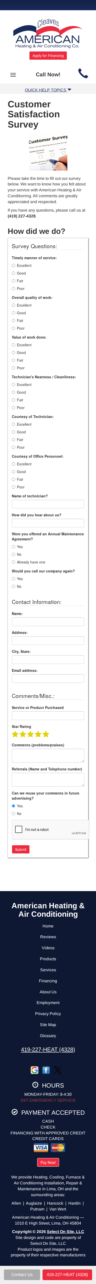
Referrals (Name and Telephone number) (47, 768)
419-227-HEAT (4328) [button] (67, 1274)
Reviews (48, 937)
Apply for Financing (48, 56)
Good (21, 273)
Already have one (31, 562)
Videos (48, 948)
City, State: (21, 651)
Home (48, 926)
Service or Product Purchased (38, 707)
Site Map (48, 1024)
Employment (48, 1002)
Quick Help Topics (46, 90)
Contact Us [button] (22, 1274)
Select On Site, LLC (65, 1231)
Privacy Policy (48, 1013)
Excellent (24, 265)
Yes (20, 546)
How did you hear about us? (36, 514)
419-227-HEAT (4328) (48, 1049)
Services (48, 970)
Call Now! (48, 74)
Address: (20, 632)
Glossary (48, 1036)
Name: (17, 613)
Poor (21, 288)
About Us (48, 992)
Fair (20, 280)
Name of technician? (30, 495)
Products (48, 959)
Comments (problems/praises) (38, 744)
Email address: (25, 670)
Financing (48, 981)
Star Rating (21, 726)
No (19, 554)
